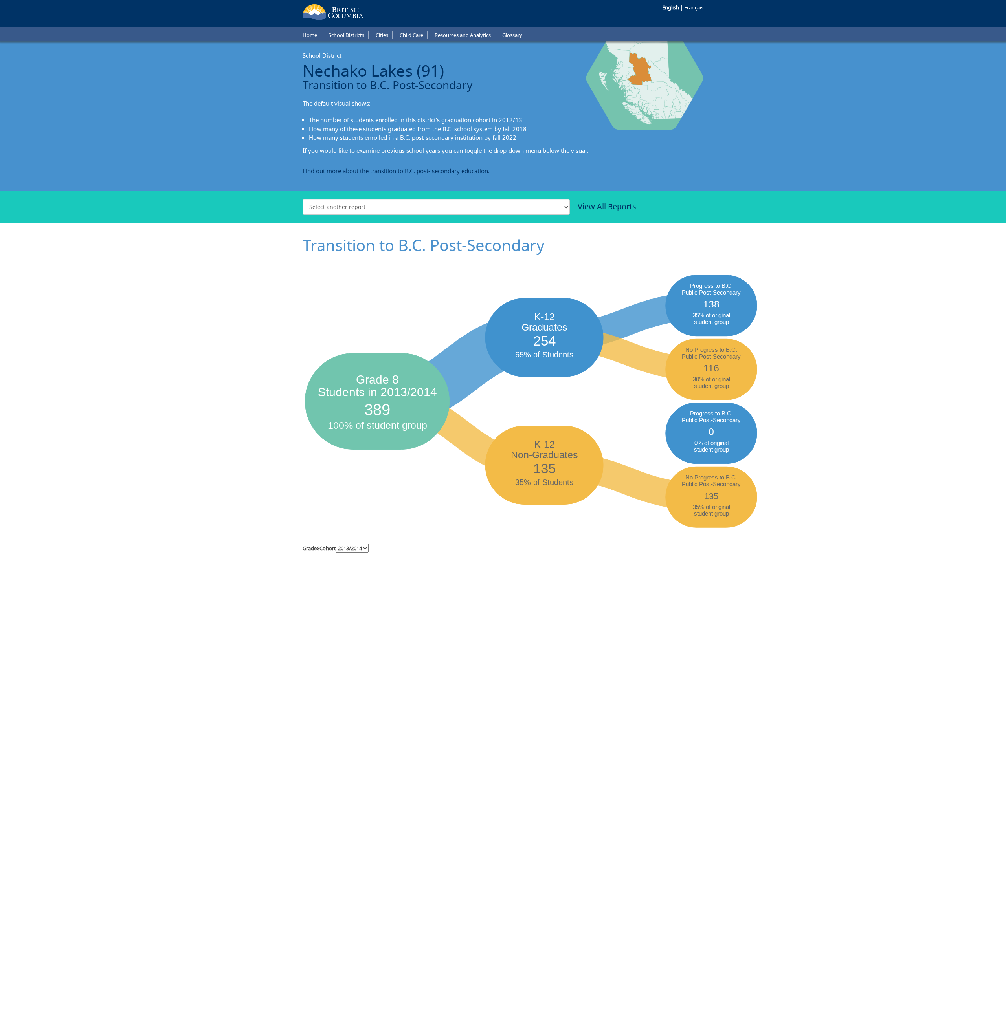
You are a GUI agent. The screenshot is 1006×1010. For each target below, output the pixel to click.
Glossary (512, 34)
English (671, 7)
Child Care (411, 34)
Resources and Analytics (463, 34)
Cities (382, 34)
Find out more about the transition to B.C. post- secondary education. (396, 171)
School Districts (346, 34)
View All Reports (607, 206)
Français (693, 7)
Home (310, 34)
